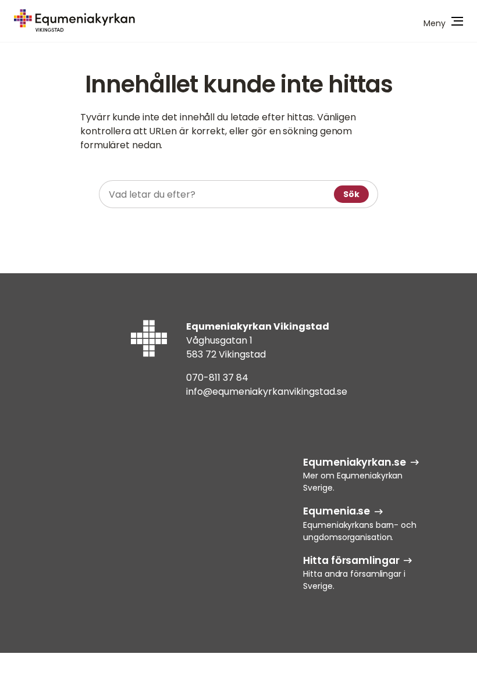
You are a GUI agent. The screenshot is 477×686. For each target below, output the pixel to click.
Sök (351, 194)
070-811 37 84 (217, 377)
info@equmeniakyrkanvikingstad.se (266, 391)
